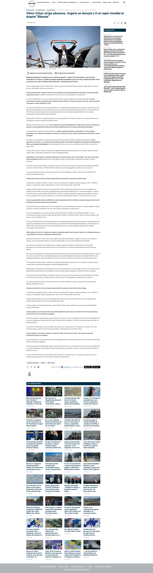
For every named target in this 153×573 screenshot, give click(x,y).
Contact (89, 566)
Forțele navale (107, 2)
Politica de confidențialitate (47, 566)
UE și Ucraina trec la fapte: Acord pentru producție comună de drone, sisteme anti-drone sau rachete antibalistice (34, 488)
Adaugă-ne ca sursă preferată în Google (41, 73)
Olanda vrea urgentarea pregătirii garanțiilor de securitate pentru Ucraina (90, 510)
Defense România (30, 10)
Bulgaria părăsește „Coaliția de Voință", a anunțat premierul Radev (72, 488)
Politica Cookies (63, 566)
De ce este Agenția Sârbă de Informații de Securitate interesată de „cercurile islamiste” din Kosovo (53, 423)
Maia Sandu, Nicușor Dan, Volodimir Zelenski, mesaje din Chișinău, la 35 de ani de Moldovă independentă (34, 401)
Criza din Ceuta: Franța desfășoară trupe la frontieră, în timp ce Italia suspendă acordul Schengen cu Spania (91, 445)
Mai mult (115, 2)
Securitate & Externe (43, 2)
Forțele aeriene (96, 2)
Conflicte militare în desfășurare (66, 2)
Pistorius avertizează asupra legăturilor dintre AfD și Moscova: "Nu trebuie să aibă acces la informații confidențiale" (72, 510)
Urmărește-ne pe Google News (66, 73)
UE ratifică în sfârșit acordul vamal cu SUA (72, 530)
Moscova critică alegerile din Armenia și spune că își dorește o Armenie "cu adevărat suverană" (34, 554)
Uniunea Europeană (51, 10)
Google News (67, 367)
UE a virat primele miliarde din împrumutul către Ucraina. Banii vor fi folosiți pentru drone (52, 532)
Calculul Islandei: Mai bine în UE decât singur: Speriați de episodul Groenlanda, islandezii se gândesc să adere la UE (72, 401)
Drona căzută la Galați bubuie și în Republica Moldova (90, 553)
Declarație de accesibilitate (103, 566)
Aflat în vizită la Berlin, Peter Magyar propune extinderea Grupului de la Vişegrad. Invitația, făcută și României (72, 554)
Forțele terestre (84, 2)
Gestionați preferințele (78, 566)
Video (54, 2)
